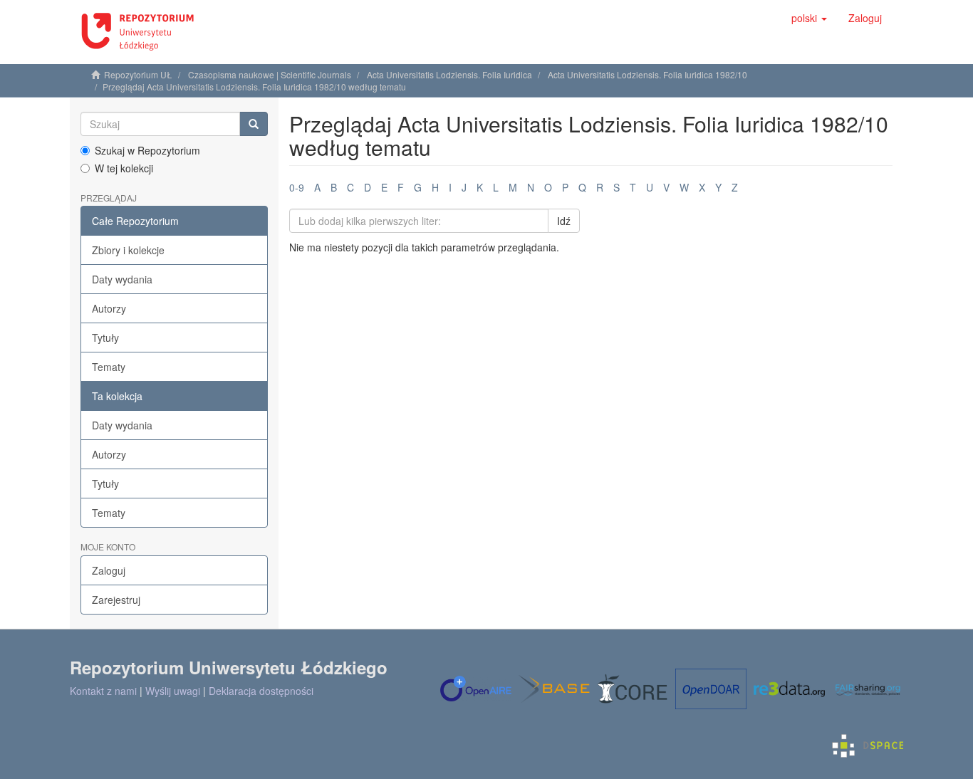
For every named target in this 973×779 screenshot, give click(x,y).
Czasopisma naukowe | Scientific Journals (269, 74)
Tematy (108, 367)
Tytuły (105, 337)
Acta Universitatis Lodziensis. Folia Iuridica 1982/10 (647, 74)
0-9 (296, 187)
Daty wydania (122, 279)
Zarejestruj (116, 599)
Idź (564, 221)
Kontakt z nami (103, 691)
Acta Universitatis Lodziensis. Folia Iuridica (449, 74)
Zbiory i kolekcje (128, 250)
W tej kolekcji (124, 168)
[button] (809, 18)
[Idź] (253, 124)
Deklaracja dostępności (261, 691)
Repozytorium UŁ (138, 74)
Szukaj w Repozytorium (147, 150)
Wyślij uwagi (172, 691)
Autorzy (109, 308)
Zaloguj (108, 570)
